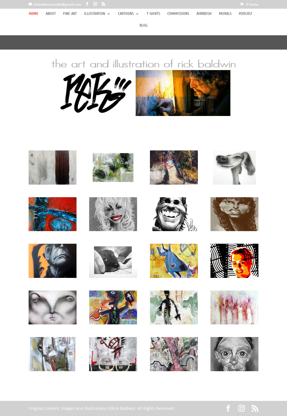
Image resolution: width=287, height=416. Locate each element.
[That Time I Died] (174, 354)
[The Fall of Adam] (174, 167)
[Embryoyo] (53, 214)
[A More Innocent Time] (113, 167)
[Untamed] (174, 261)
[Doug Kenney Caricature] (174, 214)
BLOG (143, 26)
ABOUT (51, 14)
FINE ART (70, 14)
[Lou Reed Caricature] (53, 261)
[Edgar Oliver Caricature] (234, 354)
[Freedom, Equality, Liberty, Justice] (113, 354)
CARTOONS (126, 14)
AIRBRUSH (204, 14)
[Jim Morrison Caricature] (234, 214)
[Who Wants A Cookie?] (234, 167)
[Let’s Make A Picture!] (234, 261)
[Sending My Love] (53, 354)
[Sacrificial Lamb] (53, 167)
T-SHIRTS (153, 14)
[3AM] (174, 307)
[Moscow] (234, 307)
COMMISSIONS (178, 14)
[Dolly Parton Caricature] (113, 214)
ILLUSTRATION (94, 14)
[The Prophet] (113, 307)
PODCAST (245, 14)
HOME (33, 14)
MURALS (225, 14)
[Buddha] (113, 261)
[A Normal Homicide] (53, 307)
